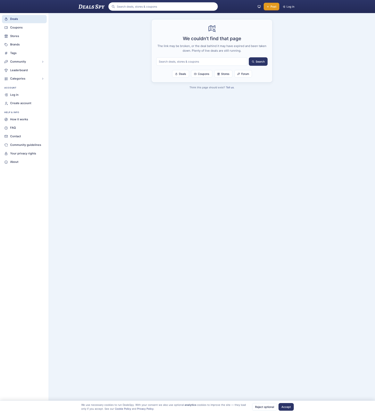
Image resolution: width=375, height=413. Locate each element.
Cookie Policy (123, 408)
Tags (13, 53)
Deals (14, 19)
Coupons (16, 27)
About (14, 162)
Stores (14, 36)
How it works (19, 119)
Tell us (230, 87)
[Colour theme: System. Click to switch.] (259, 6)
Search (260, 61)
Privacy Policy (145, 408)
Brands (15, 44)
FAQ (13, 127)
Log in (14, 95)
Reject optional (264, 407)
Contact (15, 136)
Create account (20, 103)
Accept (286, 407)
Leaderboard (19, 70)
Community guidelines (25, 145)
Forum (245, 73)
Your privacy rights (23, 153)
